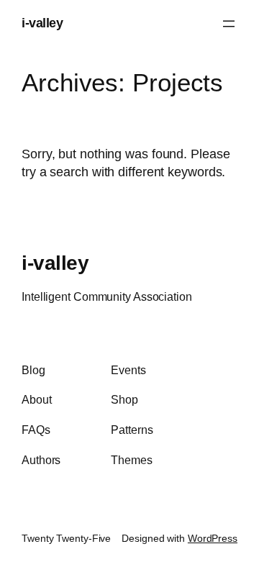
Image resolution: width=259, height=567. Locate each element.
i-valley (42, 23)
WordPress (212, 538)
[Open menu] (228, 23)
